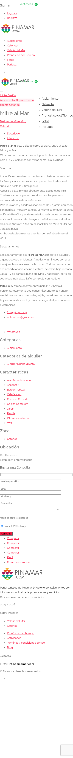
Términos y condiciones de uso (26, 642)
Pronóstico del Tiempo (21, 55)
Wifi (9, 422)
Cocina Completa (17, 403)
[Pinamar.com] (18, 33)
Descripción (14, 133)
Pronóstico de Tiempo (20, 633)
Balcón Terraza (16, 389)
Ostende (12, 45)
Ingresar (12, 13)
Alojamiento (15, 40)
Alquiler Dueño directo (21, 364)
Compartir (13, 538)
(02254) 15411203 (17, 312)
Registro (12, 18)
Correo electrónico (18, 562)
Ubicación (13, 138)
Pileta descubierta (18, 418)
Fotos (10, 59)
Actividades (14, 638)
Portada (11, 64)
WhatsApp (13, 332)
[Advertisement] (36, 720)
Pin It (10, 557)
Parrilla (11, 413)
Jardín (10, 408)
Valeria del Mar (16, 50)
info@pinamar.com (21, 664)
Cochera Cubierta (17, 399)
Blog (10, 647)
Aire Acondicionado (19, 380)
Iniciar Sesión (8, 95)
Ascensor (12, 384)
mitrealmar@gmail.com (21, 317)
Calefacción (14, 394)
